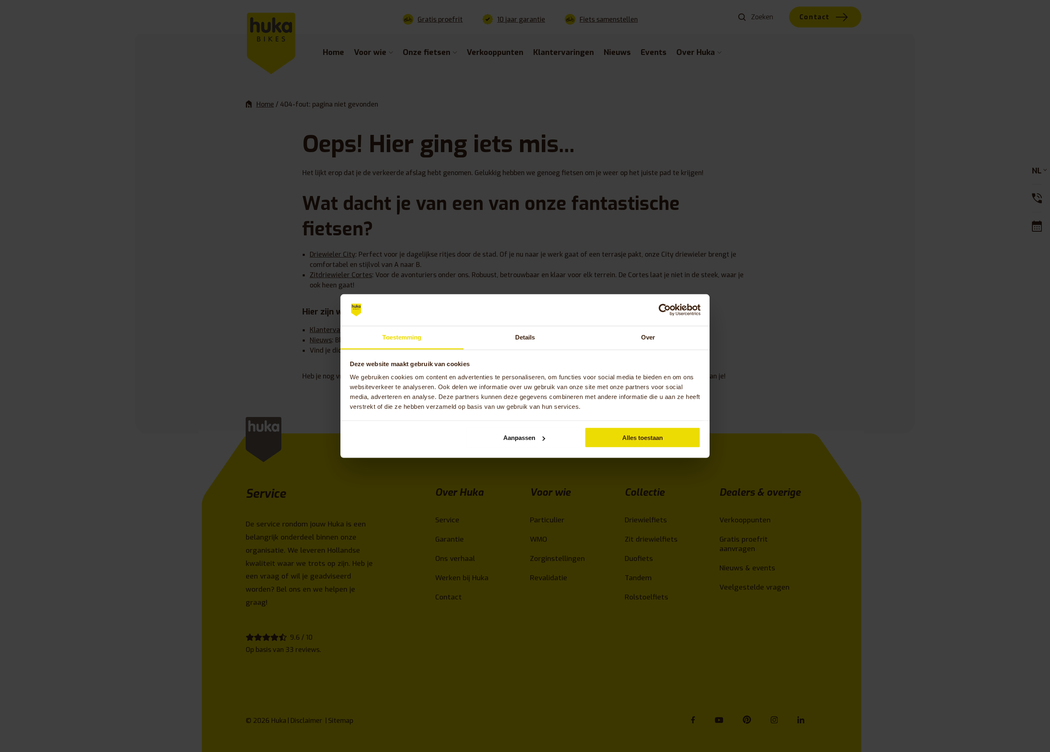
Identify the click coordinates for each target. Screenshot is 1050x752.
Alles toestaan (642, 437)
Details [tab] (525, 336)
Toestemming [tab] (401, 336)
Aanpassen (519, 437)
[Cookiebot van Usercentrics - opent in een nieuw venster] (665, 310)
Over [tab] (648, 336)
